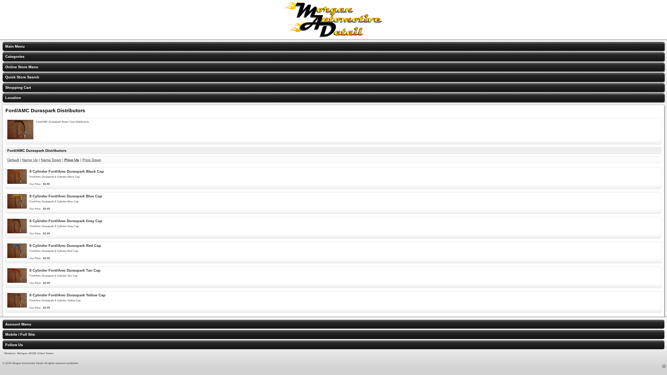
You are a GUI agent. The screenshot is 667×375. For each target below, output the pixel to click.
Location (13, 98)
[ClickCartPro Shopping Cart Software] (664, 367)
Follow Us (14, 345)
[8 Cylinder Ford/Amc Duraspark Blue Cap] (17, 207)
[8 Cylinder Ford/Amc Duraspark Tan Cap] (17, 281)
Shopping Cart (18, 87)
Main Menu (15, 46)
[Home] (333, 36)
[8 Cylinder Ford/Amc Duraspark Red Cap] (17, 257)
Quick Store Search (22, 77)
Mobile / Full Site (20, 334)
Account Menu (18, 324)
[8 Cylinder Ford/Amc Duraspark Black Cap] (17, 182)
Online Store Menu (21, 67)
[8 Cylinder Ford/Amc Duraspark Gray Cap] (17, 232)
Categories (14, 56)
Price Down (91, 160)
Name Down (51, 160)
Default (13, 160)
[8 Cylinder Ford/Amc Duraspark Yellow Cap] (17, 306)
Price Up (71, 160)
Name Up (30, 160)
